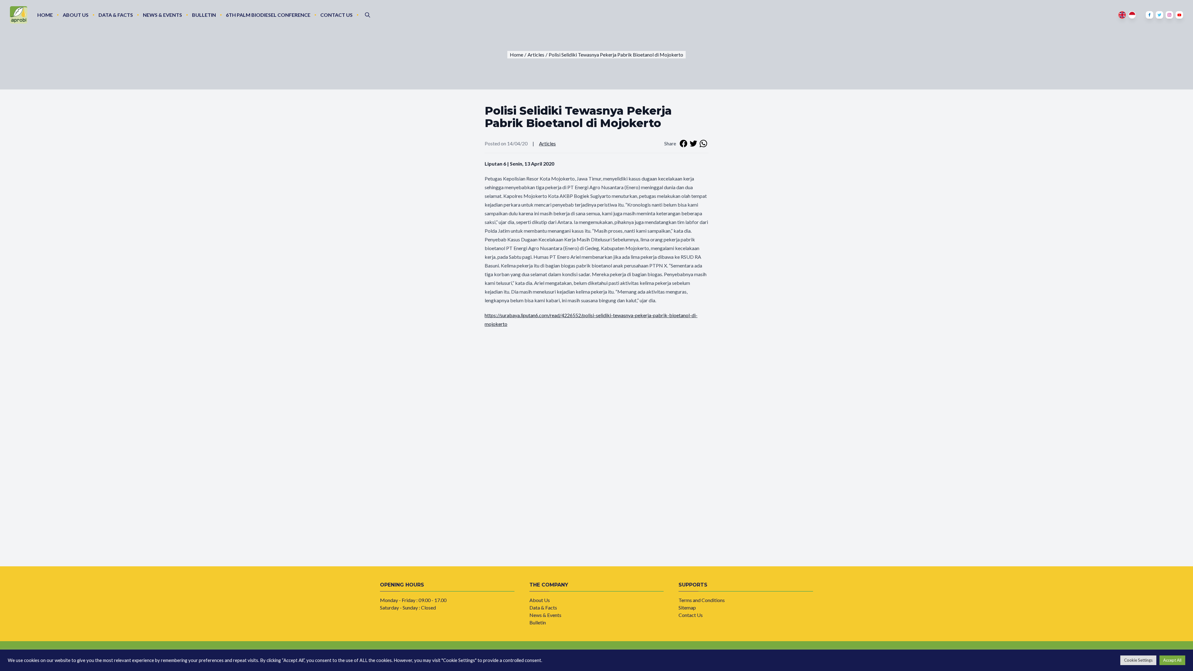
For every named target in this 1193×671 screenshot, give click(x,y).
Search (368, 15)
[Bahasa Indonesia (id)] (1132, 15)
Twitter (1159, 15)
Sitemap (687, 607)
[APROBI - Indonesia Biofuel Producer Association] (18, 15)
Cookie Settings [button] (1138, 660)
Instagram (1169, 15)
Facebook (1149, 15)
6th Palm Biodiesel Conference (268, 15)
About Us (76, 15)
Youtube (1179, 15)
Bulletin (204, 15)
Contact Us (336, 15)
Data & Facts (115, 15)
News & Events (162, 15)
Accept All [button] (1172, 660)
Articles (547, 143)
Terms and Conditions (702, 600)
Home (45, 15)
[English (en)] (1122, 15)
